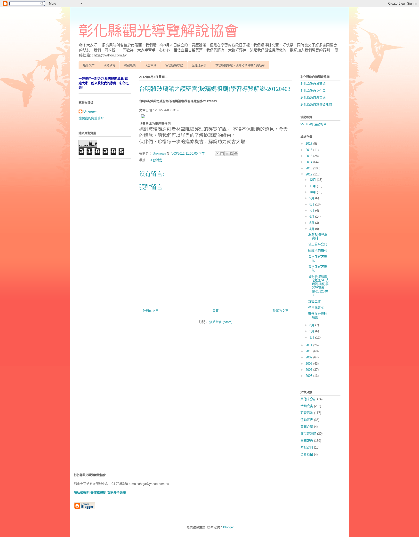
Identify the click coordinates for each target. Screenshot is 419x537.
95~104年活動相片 (313, 124)
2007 (309, 369)
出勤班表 (130, 65)
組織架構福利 (317, 250)
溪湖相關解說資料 (317, 236)
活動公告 (306, 406)
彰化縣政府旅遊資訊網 (316, 104)
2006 (309, 376)
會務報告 (306, 440)
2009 (309, 357)
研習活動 (156, 160)
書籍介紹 (306, 426)
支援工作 (314, 301)
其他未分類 (308, 399)
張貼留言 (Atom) (220, 322)
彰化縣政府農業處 (313, 97)
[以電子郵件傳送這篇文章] (217, 153)
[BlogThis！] (222, 153)
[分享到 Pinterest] (236, 153)
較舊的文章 (280, 311)
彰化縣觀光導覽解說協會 (159, 31)
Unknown (90, 111)
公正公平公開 (317, 244)
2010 (309, 351)
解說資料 (306, 447)
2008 (309, 363)
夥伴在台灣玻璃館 (317, 315)
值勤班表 (306, 420)
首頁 (215, 311)
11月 (313, 186)
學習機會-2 (315, 307)
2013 (309, 168)
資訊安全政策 (116, 492)
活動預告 (109, 65)
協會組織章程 (174, 65)
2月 (312, 331)
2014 (309, 162)
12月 (313, 180)
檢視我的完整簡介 (91, 118)
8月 (312, 204)
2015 (309, 156)
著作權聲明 (98, 492)
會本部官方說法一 (317, 268)
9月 (312, 198)
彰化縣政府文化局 (313, 91)
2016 (309, 150)
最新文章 (89, 65)
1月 (312, 337)
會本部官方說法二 (317, 258)
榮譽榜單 (306, 454)
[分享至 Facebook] (231, 153)
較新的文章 (151, 311)
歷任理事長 (199, 65)
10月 (313, 192)
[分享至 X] (226, 153)
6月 (312, 216)
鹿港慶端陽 (308, 433)
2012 (309, 174)
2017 (309, 143)
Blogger (228, 527)
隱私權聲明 (81, 492)
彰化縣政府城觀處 (313, 84)
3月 (312, 325)
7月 (312, 210)
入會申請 (150, 65)
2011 (309, 345)
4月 (312, 229)
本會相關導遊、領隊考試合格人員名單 (240, 65)
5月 (312, 223)
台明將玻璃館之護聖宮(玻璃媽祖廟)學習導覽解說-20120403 (318, 286)
